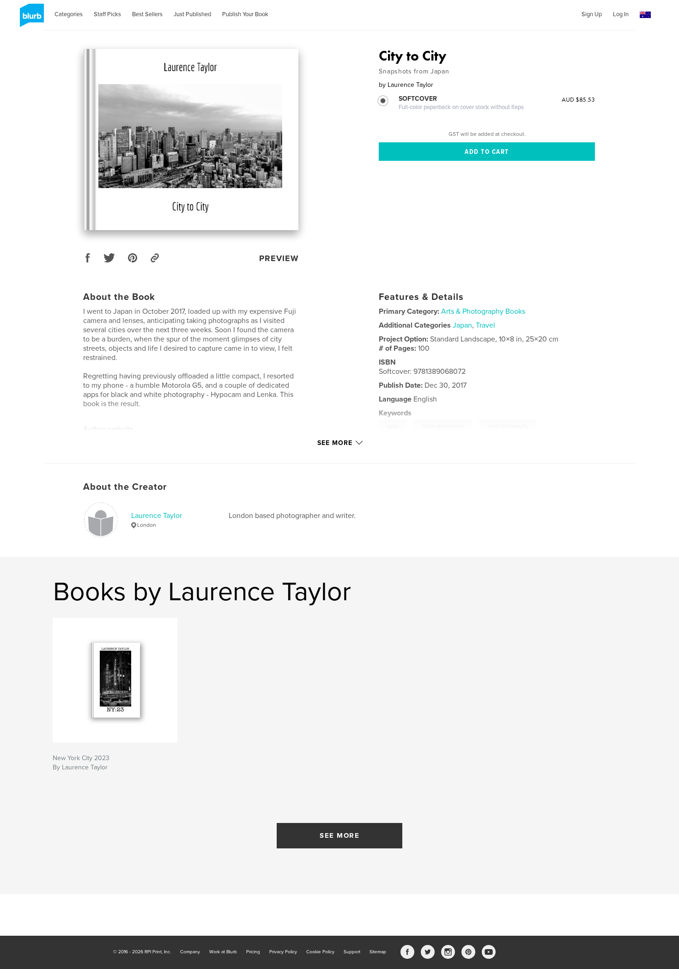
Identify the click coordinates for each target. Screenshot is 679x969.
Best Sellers (147, 14)
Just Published (192, 14)
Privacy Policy (283, 952)
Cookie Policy (320, 952)
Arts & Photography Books (483, 311)
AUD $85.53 (578, 99)
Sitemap (378, 952)
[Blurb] (30, 19)
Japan (462, 325)
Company (190, 952)
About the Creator (125, 487)
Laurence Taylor (156, 515)
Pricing (253, 952)
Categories (69, 14)
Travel (485, 325)
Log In (621, 14)
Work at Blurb (223, 952)
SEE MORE (339, 835)
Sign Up (592, 14)
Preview (279, 258)
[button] (645, 15)
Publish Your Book (245, 14)
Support (352, 952)
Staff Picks (107, 14)
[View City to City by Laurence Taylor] (191, 139)
